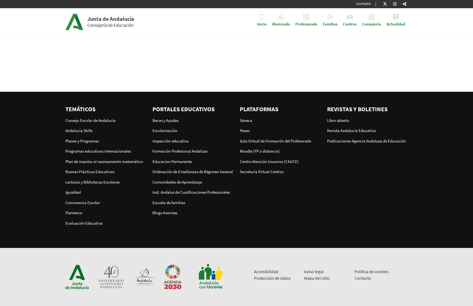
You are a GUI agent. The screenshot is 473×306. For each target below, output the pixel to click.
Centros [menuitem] (350, 23)
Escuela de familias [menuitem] (168, 202)
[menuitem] (105, 109)
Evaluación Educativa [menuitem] (84, 223)
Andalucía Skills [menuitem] (79, 130)
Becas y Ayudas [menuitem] (165, 120)
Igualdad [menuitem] (73, 192)
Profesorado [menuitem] (306, 23)
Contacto (363, 3)
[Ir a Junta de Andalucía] (77, 276)
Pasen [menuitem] (245, 130)
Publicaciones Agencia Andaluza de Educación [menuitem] (366, 141)
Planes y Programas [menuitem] (82, 141)
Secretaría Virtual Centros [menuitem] (262, 171)
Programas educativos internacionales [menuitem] (98, 151)
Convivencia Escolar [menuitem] (82, 202)
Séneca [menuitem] (246, 120)
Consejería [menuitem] (371, 23)
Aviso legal (314, 271)
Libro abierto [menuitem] (338, 120)
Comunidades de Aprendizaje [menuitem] (177, 182)
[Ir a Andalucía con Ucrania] (210, 276)
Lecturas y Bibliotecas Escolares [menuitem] (92, 182)
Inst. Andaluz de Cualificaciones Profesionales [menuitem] (191, 192)
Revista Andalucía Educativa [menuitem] (351, 130)
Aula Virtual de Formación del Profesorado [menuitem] (275, 141)
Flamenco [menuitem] (73, 212)
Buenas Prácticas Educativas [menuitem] (89, 171)
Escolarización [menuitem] (164, 130)
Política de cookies (371, 271)
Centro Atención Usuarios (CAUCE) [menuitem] (269, 161)
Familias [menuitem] (330, 23)
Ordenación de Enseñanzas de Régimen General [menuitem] (192, 171)
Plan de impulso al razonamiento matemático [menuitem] (104, 161)
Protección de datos (272, 278)
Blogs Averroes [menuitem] (164, 212)
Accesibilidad (266, 271)
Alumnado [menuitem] (281, 23)
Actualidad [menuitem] (396, 23)
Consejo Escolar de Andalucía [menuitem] (90, 120)
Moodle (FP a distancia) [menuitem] (260, 151)
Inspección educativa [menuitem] (170, 141)
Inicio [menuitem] (262, 23)
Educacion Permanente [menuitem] (172, 161)
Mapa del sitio (317, 278)
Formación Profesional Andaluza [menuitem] (179, 151)
